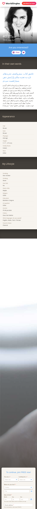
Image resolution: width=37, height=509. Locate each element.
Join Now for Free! (29, 3)
